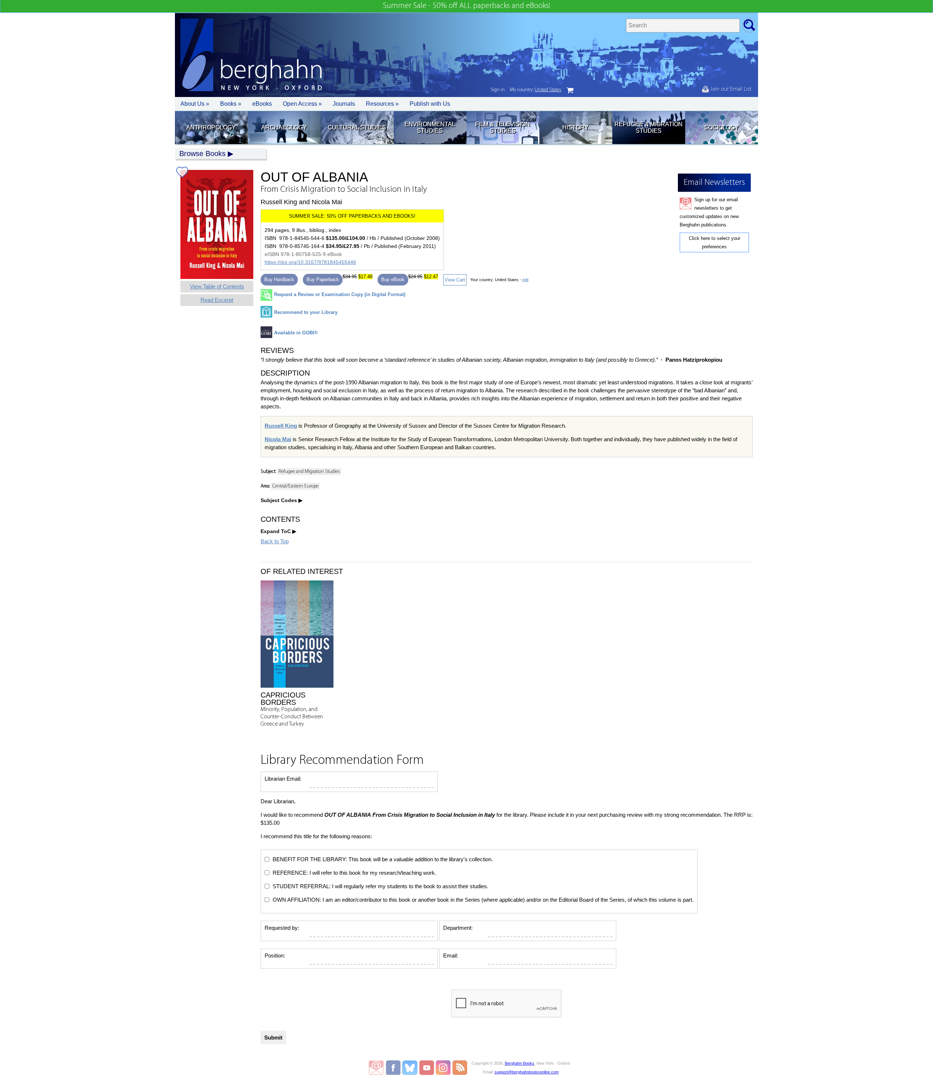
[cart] (570, 90)
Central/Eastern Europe (295, 486)
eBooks (262, 104)
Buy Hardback (279, 279)
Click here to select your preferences (714, 242)
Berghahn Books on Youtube (427, 1067)
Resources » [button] (382, 104)
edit (525, 279)
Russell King (281, 426)
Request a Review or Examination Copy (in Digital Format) (339, 294)
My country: (535, 90)
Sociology (721, 127)
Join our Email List (730, 89)
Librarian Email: (283, 779)
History (575, 127)
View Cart (455, 280)
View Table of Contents (217, 286)
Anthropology (211, 127)
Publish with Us (430, 104)
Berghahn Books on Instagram (443, 1067)
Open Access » (302, 104)
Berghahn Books (519, 1063)
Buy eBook (393, 279)
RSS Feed (460, 1067)
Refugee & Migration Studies (648, 127)
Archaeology (284, 127)
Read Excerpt (216, 300)
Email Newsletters (376, 1067)
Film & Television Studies (502, 127)
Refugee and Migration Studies (309, 471)
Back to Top (275, 541)
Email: (450, 955)
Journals (344, 104)
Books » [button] (230, 104)
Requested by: (282, 928)
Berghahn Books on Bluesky (410, 1067)
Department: (458, 928)
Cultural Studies (357, 127)
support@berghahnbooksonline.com (527, 1072)
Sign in (498, 90)
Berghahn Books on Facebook (394, 1067)
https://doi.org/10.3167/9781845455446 (310, 262)
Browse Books (202, 153)
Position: (275, 955)
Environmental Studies (430, 127)
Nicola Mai (278, 439)
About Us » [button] (194, 104)
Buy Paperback (323, 279)
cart (570, 90)
